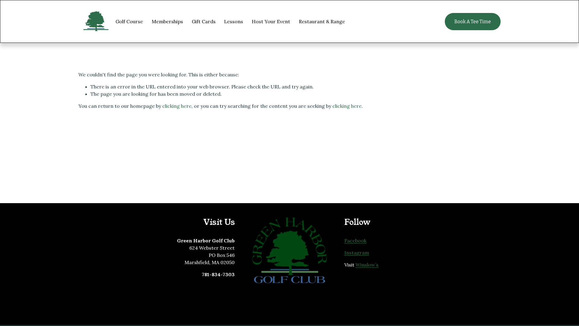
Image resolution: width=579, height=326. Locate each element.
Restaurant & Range (322, 21)
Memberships (167, 21)
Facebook (355, 241)
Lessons (233, 21)
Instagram (356, 253)
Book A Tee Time (472, 21)
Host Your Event (271, 21)
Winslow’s (367, 265)
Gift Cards (204, 21)
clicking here (176, 106)
